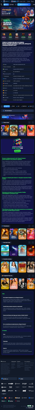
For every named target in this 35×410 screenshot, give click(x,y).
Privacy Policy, (27, 368)
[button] (2, 106)
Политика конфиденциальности (20, 366)
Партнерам (19, 367)
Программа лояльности (13, 364)
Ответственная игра (20, 364)
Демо (6, 132)
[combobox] (17, 110)
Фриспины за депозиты (13, 368)
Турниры (12, 366)
